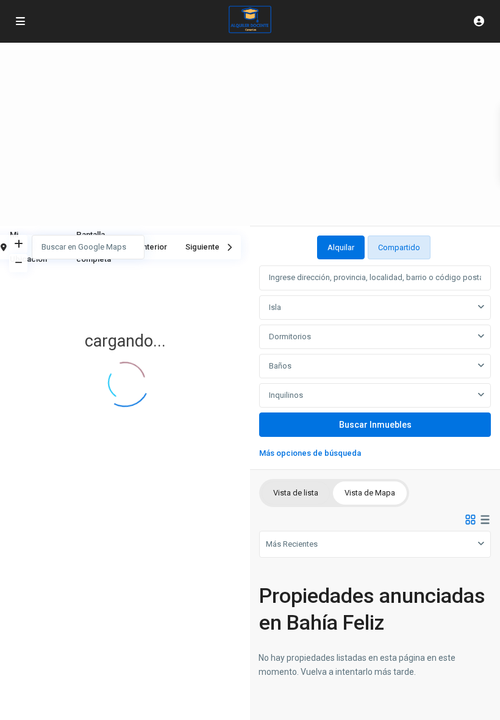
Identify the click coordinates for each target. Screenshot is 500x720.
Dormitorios (290, 336)
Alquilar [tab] (340, 247)
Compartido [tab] (399, 247)
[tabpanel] (375, 360)
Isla (275, 307)
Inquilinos (286, 395)
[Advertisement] (250, 134)
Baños (280, 365)
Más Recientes (292, 544)
